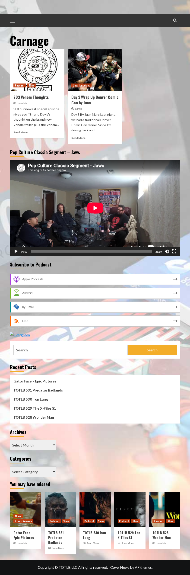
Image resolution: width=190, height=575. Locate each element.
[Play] (16, 251)
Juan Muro (23, 103)
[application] (95, 208)
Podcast (20, 85)
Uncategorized (81, 85)
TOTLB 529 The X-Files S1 (34, 408)
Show (31, 85)
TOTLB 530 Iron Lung (30, 399)
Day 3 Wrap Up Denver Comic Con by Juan (94, 100)
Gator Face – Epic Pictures (34, 381)
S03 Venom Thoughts (31, 97)
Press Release (23, 521)
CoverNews (119, 567)
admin (78, 108)
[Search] (175, 20)
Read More (20, 132)
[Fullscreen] (174, 251)
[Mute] (167, 251)
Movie (18, 516)
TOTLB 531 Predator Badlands (38, 390)
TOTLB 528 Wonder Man (33, 417)
